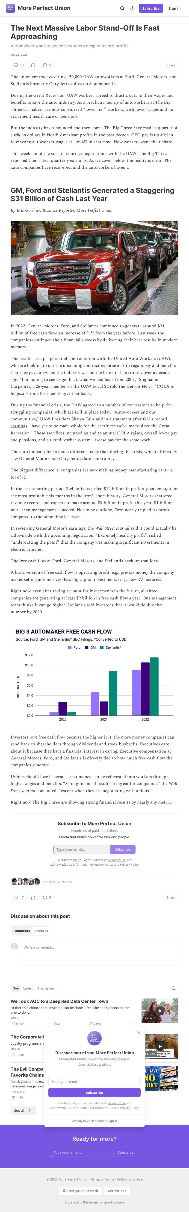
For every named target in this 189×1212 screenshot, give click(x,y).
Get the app (117, 1191)
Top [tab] (16, 988)
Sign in (175, 8)
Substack (72, 1202)
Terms (109, 1179)
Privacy (96, 1179)
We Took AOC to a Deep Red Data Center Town (59, 1001)
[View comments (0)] (33, 65)
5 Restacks (64, 882)
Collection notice (130, 1179)
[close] (138, 1032)
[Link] (4, 194)
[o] (160, 1010)
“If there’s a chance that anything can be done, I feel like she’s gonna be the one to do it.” (70, 1010)
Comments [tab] (21, 931)
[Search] (122, 8)
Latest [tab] (28, 988)
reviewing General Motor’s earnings (50, 528)
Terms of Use (117, 1103)
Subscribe (150, 8)
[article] (94, 1012)
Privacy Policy (129, 1108)
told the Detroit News (131, 386)
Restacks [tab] (41, 931)
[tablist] (30, 930)
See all (20, 1110)
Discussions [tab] (46, 988)
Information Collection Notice (93, 1108)
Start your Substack (82, 1191)
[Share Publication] (132, 8)
